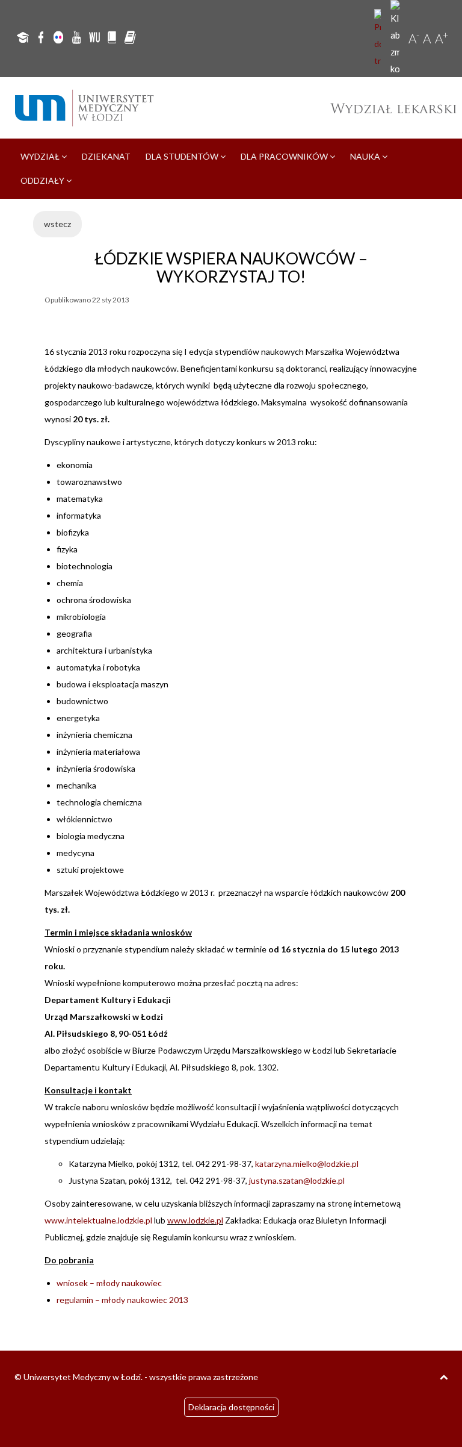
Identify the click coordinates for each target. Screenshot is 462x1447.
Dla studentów (183, 156)
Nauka (366, 156)
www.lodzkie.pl (195, 1220)
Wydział (40, 156)
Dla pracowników (285, 156)
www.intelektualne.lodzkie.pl (98, 1220)
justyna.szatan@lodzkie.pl (297, 1180)
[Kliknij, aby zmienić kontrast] (396, 38)
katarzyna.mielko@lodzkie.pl (307, 1163)
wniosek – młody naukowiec (109, 1283)
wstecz (57, 224)
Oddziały (43, 180)
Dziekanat (106, 156)
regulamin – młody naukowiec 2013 (122, 1300)
